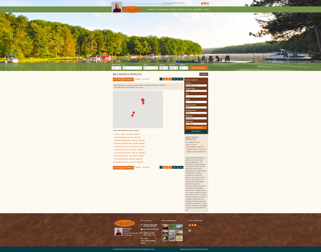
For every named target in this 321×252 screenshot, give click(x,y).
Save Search (128, 79)
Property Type (116, 64)
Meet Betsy (181, 9)
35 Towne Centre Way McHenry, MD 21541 (150, 225)
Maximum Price (191, 110)
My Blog (189, 9)
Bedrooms (182, 64)
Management (198, 9)
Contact (206, 9)
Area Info (173, 9)
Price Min (162, 64)
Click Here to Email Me (150, 229)
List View (117, 79)
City (124, 64)
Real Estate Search (162, 9)
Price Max (172, 64)
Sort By (188, 83)
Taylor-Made (124, 223)
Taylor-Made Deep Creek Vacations (131, 9)
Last (180, 79)
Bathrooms (189, 121)
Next (175, 79)
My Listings (151, 9)
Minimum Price (191, 105)
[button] (143, 100)
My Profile (204, 74)
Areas (145, 64)
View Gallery (179, 238)
